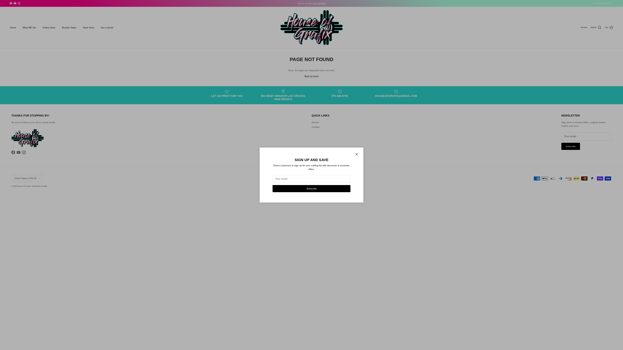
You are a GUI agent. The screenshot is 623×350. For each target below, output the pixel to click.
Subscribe (311, 188)
